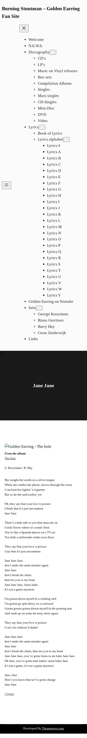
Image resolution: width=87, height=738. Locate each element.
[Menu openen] (6, 185)
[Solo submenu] (39, 308)
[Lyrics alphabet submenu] (66, 139)
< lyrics (9, 694)
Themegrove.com (53, 728)
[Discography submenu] (53, 52)
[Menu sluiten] (24, 28)
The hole (10, 458)
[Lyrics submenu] (42, 127)
